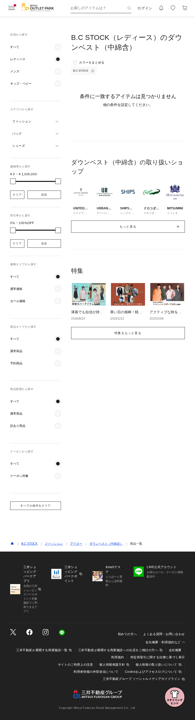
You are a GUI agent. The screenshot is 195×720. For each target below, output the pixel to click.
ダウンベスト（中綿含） (106, 543)
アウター (76, 543)
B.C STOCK (29, 543)
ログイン (144, 8)
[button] (35, 47)
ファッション (54, 543)
